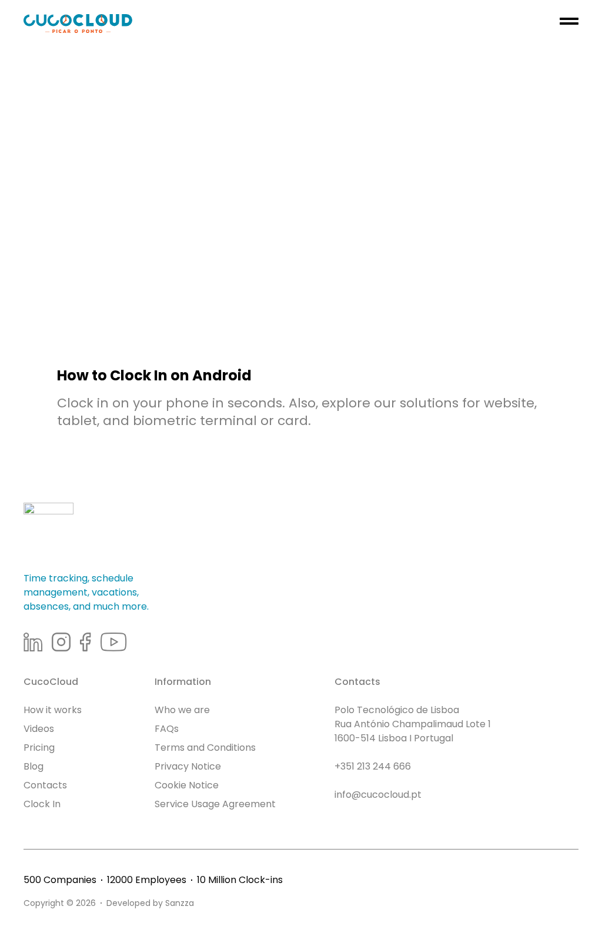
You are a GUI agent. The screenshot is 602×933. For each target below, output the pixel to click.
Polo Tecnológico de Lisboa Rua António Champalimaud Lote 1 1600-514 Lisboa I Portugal (413, 724)
